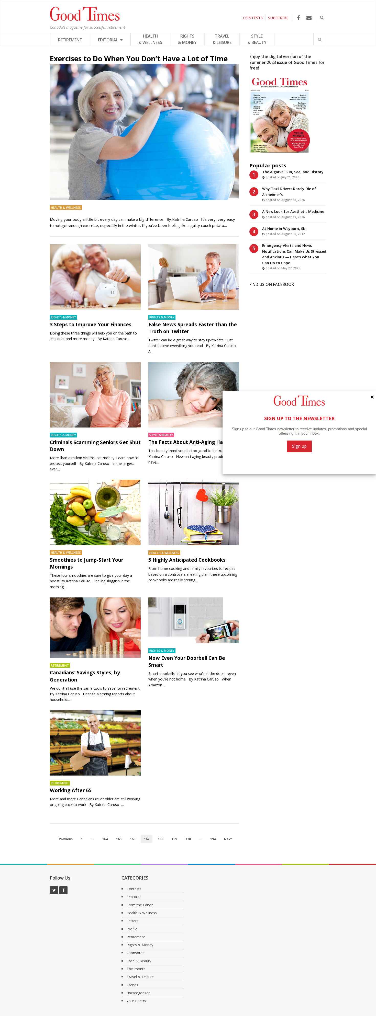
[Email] (308, 17)
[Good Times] (85, 19)
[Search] (319, 39)
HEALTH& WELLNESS (150, 39)
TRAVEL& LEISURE (222, 39)
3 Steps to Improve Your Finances (90, 324)
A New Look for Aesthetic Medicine (293, 211)
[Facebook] (298, 17)
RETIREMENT (70, 40)
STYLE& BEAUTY (257, 39)
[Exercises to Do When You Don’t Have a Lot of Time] (144, 132)
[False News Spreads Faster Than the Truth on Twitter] (193, 277)
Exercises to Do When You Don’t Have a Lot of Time (139, 58)
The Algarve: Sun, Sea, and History (293, 171)
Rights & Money (63, 317)
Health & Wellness (66, 207)
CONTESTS (253, 17)
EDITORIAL (108, 40)
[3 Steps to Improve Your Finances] (95, 277)
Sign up (299, 446)
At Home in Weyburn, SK (283, 228)
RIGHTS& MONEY (187, 39)
